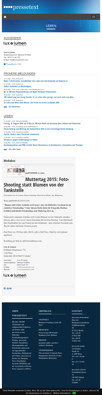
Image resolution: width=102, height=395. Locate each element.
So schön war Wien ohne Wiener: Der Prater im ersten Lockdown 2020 (31, 102)
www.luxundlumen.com (25, 269)
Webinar (54, 335)
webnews (42, 345)
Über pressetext (44, 353)
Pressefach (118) (13, 64)
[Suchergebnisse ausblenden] (10, 288)
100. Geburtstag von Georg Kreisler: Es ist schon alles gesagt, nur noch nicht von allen (39, 97)
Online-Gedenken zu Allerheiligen (17, 86)
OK (74, 393)
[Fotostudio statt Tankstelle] (15, 171)
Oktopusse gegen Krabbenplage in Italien (20, 139)
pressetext (42, 343)
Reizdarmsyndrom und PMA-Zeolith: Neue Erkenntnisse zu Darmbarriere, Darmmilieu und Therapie (43, 145)
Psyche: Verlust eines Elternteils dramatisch (21, 134)
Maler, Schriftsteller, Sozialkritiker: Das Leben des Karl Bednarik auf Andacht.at (36, 81)
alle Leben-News (14, 149)
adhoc (49, 343)
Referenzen (53, 358)
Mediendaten (43, 358)
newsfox (54, 343)
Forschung (49, 322)
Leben (56, 322)
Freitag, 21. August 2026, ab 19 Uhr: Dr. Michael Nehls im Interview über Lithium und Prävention (42, 123)
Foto (48, 335)
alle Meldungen (14, 106)
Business (42, 322)
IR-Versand (53, 332)
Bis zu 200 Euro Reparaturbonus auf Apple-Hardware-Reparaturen (30, 92)
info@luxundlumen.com (25, 267)
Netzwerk (52, 355)
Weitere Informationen (62, 393)
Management (43, 355)
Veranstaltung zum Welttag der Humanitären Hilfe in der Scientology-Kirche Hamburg (38, 129)
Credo (58, 355)
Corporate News (56, 353)
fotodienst (49, 345)
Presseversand (43, 332)
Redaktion (42, 335)
